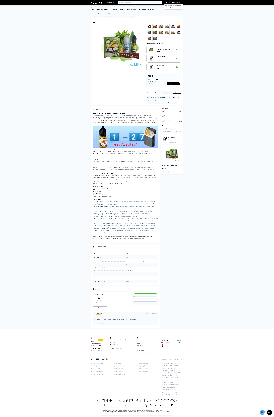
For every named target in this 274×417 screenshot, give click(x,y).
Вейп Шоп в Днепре (95, 366)
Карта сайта (139, 348)
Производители (140, 350)
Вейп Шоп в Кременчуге (96, 371)
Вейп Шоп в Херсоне (142, 365)
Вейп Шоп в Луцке (118, 363)
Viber (180, 342)
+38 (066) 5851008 (174, 377)
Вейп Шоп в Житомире (96, 368)
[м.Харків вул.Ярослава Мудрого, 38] (113, 332)
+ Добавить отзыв (100, 307)
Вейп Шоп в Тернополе (119, 374)
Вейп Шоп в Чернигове (143, 369)
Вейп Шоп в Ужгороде (143, 363)
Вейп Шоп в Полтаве (119, 369)
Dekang (100, 13)
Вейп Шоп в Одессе (118, 368)
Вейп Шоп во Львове (142, 373)
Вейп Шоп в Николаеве (119, 365)
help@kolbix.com (114, 344)
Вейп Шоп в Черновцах (143, 371)
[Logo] (95, 2)
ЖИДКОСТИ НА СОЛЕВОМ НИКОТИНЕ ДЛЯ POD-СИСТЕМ (119, 6)
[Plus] (164, 84)
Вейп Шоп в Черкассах (143, 368)
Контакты (139, 345)
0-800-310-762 (94, 340)
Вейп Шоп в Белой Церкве (97, 363)
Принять (168, 411)
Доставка (139, 341)
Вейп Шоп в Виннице (95, 365)
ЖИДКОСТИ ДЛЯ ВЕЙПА (98, 6)
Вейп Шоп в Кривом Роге (96, 373)
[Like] (102, 323)
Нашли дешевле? (152, 81)
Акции (138, 353)
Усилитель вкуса (160, 65)
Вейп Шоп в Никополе (119, 366)
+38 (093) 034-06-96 (97, 345)
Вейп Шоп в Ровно (118, 371)
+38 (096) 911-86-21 (97, 343)
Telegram (181, 340)
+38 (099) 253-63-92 (97, 341)
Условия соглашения (141, 340)
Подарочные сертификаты (143, 352)
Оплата (138, 343)
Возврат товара (140, 347)
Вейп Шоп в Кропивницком (97, 374)
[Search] (161, 2)
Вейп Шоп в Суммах (118, 373)
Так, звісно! (172, 7)
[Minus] (159, 84)
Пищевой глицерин (161, 56)
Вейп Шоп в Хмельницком (144, 366)
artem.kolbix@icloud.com (173, 379)
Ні (177, 7)
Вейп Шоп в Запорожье (96, 369)
